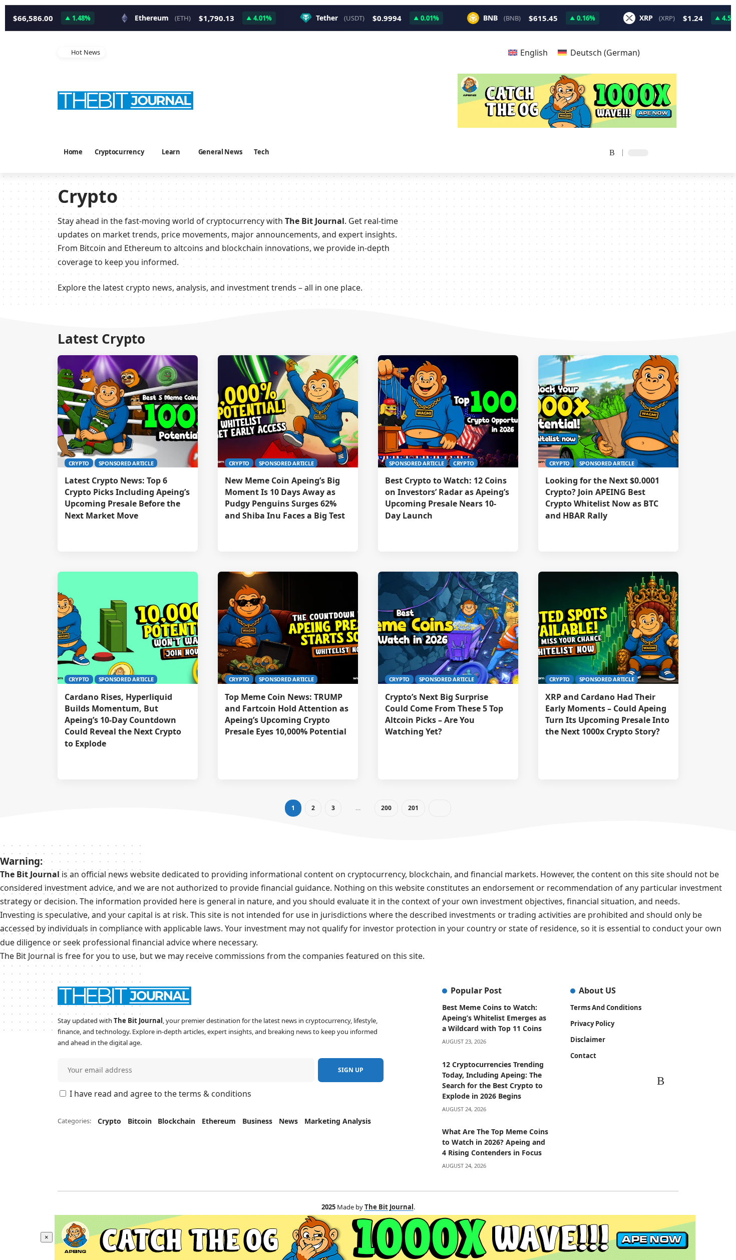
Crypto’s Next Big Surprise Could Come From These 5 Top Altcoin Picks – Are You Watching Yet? (444, 714)
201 (413, 808)
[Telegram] (596, 152)
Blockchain (176, 1121)
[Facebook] (534, 152)
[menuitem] (528, 52)
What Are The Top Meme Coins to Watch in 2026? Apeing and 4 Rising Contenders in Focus (495, 1142)
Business (257, 1121)
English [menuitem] (534, 52)
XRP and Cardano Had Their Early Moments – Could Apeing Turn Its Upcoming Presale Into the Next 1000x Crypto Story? (607, 714)
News (288, 1121)
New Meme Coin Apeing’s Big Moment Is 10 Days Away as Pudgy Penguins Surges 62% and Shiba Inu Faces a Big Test (287, 498)
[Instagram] (572, 152)
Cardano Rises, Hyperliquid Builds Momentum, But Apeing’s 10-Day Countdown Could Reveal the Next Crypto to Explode (123, 720)
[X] (545, 152)
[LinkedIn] (584, 152)
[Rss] (608, 152)
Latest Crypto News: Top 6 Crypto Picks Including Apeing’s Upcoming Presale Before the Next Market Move (127, 498)
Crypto (79, 463)
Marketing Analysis (337, 1121)
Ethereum (219, 1121)
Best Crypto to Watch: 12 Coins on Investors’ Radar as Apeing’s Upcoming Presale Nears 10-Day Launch (447, 498)
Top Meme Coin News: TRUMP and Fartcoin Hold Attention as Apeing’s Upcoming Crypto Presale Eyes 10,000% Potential (287, 52)
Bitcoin (140, 1121)
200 (386, 808)
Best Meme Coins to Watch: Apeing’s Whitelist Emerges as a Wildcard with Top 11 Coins (494, 1017)
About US (597, 990)
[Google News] (559, 152)
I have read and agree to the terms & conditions (160, 1093)
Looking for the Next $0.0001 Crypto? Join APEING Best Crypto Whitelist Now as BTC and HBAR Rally (602, 498)
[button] (479, 52)
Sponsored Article (126, 463)
